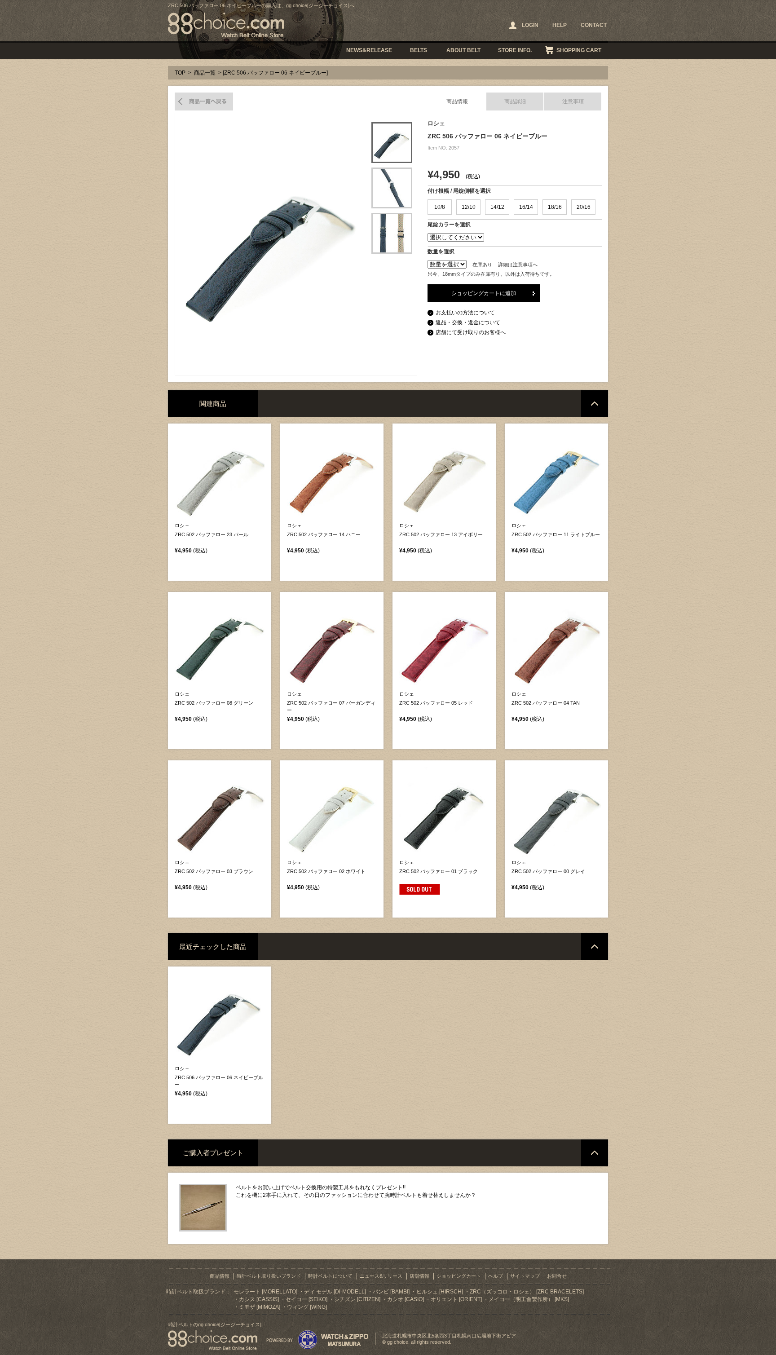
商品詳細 (515, 101)
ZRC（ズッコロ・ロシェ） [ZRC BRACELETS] (527, 1292)
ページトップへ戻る (594, 403)
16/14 (526, 207)
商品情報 (457, 101)
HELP (559, 25)
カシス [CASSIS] (259, 1299)
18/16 (555, 207)
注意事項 (573, 101)
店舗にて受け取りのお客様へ (471, 332)
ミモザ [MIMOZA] (259, 1307)
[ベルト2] (391, 188)
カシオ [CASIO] (405, 1299)
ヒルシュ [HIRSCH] (439, 1292)
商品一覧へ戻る (204, 101)
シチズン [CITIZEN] (357, 1299)
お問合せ (557, 1276)
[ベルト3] (391, 233)
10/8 (439, 207)
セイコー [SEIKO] (306, 1299)
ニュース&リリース (381, 1276)
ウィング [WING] (307, 1307)
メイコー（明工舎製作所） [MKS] (529, 1299)
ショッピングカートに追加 (483, 293)
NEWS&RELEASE (369, 50)
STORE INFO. (515, 50)
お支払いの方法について (465, 312)
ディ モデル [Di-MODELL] (335, 1292)
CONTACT (594, 25)
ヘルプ (495, 1276)
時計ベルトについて (330, 1276)
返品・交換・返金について (468, 322)
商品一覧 (205, 73)
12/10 (469, 207)
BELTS (418, 50)
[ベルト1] (391, 142)
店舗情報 (419, 1276)
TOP (180, 73)
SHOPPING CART (578, 50)
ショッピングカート (458, 1276)
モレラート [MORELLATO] (265, 1292)
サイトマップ (525, 1276)
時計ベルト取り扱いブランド (269, 1276)
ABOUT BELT (463, 50)
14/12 (497, 207)
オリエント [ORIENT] (456, 1299)
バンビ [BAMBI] (391, 1292)
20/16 (584, 207)
